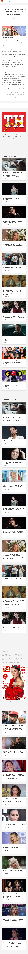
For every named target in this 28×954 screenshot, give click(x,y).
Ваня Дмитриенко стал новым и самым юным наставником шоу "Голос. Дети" (13, 221)
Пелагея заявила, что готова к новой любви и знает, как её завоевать (14, 872)
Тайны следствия (18, 97)
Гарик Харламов (8, 92)
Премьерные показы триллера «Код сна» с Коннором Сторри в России (13, 339)
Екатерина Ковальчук (20, 92)
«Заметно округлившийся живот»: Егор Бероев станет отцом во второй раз (13, 753)
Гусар (9, 97)
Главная (7, 1)
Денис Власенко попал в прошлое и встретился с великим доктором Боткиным (13, 316)
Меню (26, 1)
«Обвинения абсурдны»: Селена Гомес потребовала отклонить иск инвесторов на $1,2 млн (14, 824)
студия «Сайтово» (16, 662)
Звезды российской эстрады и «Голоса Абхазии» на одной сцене (14, 362)
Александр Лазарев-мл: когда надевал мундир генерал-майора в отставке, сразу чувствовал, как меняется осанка (13, 292)
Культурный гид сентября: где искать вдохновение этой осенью (13, 198)
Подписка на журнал (14, 701)
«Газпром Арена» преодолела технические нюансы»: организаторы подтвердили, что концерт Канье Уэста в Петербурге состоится (13, 728)
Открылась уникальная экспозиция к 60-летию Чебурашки (11, 385)
